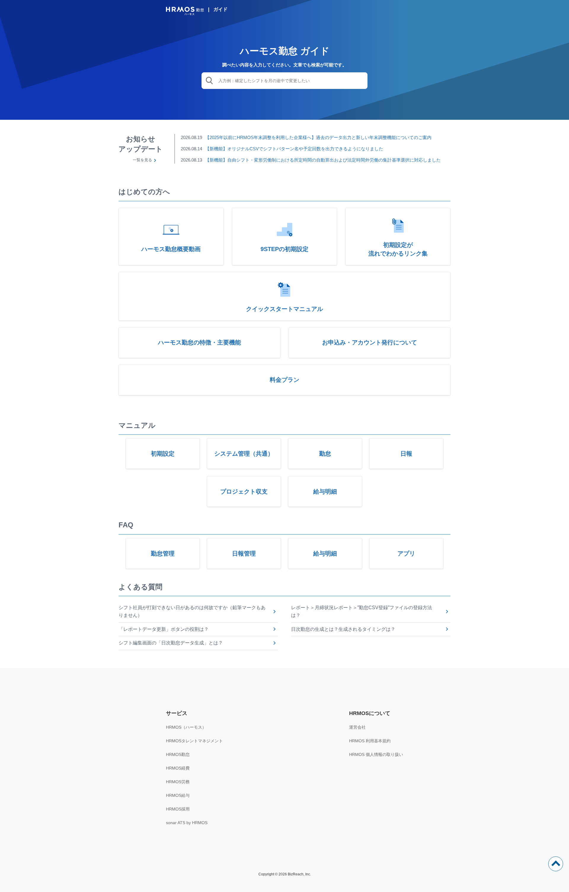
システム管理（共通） (244, 453)
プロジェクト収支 (244, 491)
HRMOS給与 (178, 795)
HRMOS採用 (178, 809)
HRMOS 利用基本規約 (370, 740)
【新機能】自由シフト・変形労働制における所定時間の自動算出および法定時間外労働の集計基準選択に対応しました (323, 159)
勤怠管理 (163, 553)
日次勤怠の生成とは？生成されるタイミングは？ (343, 629)
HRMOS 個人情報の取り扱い (376, 754)
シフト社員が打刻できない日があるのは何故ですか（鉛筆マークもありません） (192, 611)
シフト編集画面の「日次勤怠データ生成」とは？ (171, 642)
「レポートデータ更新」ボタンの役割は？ (164, 629)
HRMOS (185, 11)
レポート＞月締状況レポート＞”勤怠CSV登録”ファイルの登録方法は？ (361, 611)
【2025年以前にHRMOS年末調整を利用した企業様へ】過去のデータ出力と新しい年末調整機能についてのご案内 (318, 137)
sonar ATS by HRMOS (186, 822)
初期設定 (163, 453)
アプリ (406, 553)
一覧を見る (142, 160)
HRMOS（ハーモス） (186, 727)
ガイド (220, 9)
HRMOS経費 (178, 768)
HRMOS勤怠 (178, 754)
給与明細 (325, 491)
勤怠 (325, 453)
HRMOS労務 (178, 781)
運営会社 (357, 727)
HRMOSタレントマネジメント (194, 740)
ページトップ (555, 863)
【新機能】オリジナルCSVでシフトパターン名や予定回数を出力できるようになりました (294, 148)
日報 (406, 453)
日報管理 (244, 553)
